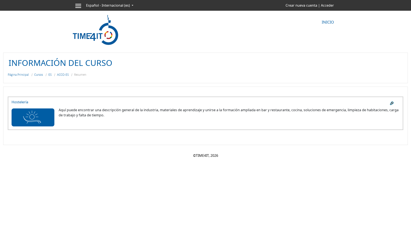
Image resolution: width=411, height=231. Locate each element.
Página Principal (18, 75)
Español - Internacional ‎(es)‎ (108, 5)
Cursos (38, 75)
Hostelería (20, 102)
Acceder (327, 5)
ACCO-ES (63, 75)
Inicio (328, 22)
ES (50, 75)
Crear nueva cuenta (301, 5)
